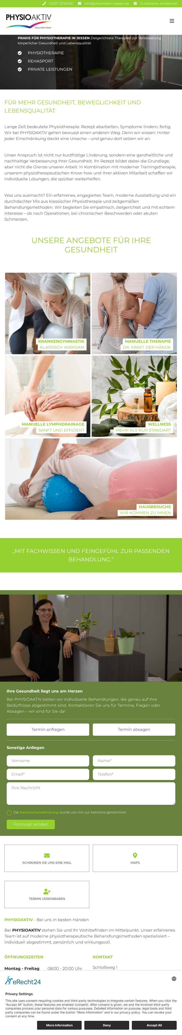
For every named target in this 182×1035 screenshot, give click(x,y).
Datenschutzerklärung (39, 812)
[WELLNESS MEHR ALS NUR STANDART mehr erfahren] (134, 396)
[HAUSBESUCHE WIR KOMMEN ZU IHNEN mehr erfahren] (91, 479)
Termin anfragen (48, 729)
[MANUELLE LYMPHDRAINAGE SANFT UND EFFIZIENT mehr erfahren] (47, 396)
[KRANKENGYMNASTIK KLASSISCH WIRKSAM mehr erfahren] (47, 313)
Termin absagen (134, 729)
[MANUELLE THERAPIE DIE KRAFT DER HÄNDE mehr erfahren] (134, 313)
